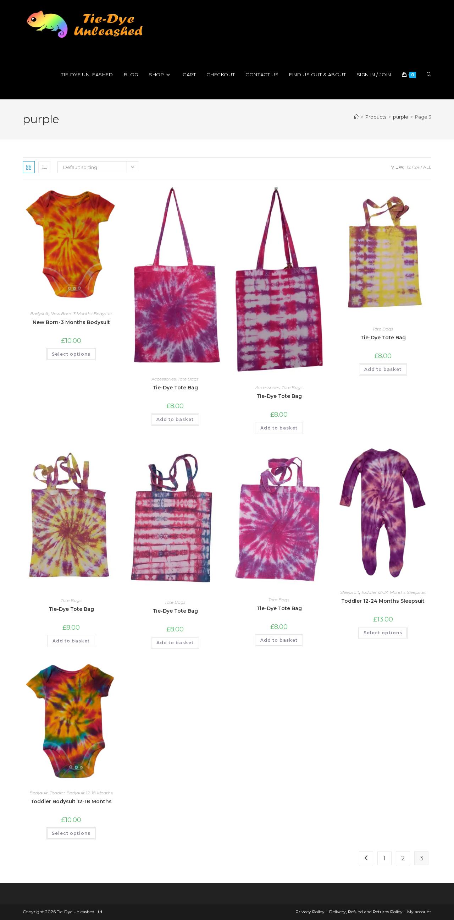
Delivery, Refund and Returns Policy (366, 911)
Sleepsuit (349, 592)
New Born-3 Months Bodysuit (81, 313)
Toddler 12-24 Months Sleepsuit (393, 592)
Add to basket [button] (175, 419)
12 (409, 167)
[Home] (356, 117)
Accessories (163, 379)
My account (419, 911)
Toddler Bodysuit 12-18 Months (81, 792)
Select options (71, 354)
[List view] (44, 167)
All (427, 167)
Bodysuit (39, 313)
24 (417, 167)
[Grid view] (29, 167)
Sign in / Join (374, 74)
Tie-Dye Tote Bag (175, 387)
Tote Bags (188, 379)
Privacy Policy (310, 911)
